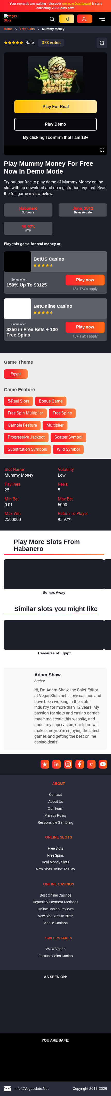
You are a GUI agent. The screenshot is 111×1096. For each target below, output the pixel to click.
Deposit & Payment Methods (55, 902)
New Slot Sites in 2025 (55, 916)
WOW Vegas (55, 949)
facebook (79, 764)
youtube (103, 764)
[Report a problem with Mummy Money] (102, 43)
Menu (102, 19)
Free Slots (56, 848)
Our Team (55, 808)
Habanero (28, 208)
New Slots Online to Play (55, 869)
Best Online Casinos (56, 895)
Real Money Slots (55, 862)
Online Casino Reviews (56, 909)
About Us (55, 801)
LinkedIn (56, 764)
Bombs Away (54, 592)
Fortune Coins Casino (55, 956)
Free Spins (55, 855)
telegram (91, 764)
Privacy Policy (55, 815)
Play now (85, 280)
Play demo (55, 124)
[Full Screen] (102, 150)
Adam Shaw (47, 674)
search (52, 19)
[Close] (102, 56)
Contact (55, 794)
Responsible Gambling (55, 822)
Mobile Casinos (55, 923)
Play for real (56, 106)
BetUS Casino (49, 259)
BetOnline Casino (53, 306)
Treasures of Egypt (54, 653)
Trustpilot (45, 764)
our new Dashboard (76, 3)
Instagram (68, 764)
